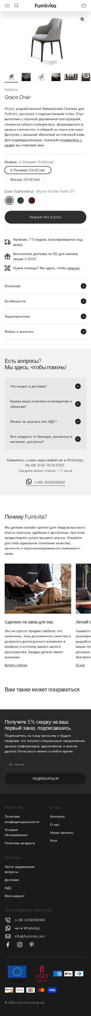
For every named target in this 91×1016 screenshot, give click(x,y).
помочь (73, 268)
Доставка (12, 880)
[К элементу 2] (26, 77)
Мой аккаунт (14, 896)
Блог (53, 840)
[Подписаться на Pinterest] (31, 944)
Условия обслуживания (16, 832)
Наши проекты (61, 832)
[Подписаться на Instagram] (20, 944)
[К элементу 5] (70, 77)
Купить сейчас (16, 665)
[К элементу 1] (11, 77)
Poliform (11, 90)
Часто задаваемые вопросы (20, 869)
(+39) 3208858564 (50, 482)
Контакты (57, 816)
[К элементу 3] (41, 77)
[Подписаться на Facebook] (8, 944)
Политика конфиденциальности (22, 818)
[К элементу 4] (56, 77)
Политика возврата (20, 843)
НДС (8, 888)
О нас (80, 665)
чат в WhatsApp (27, 928)
